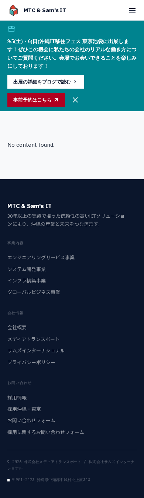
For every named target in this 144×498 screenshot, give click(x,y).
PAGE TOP (133, 476)
